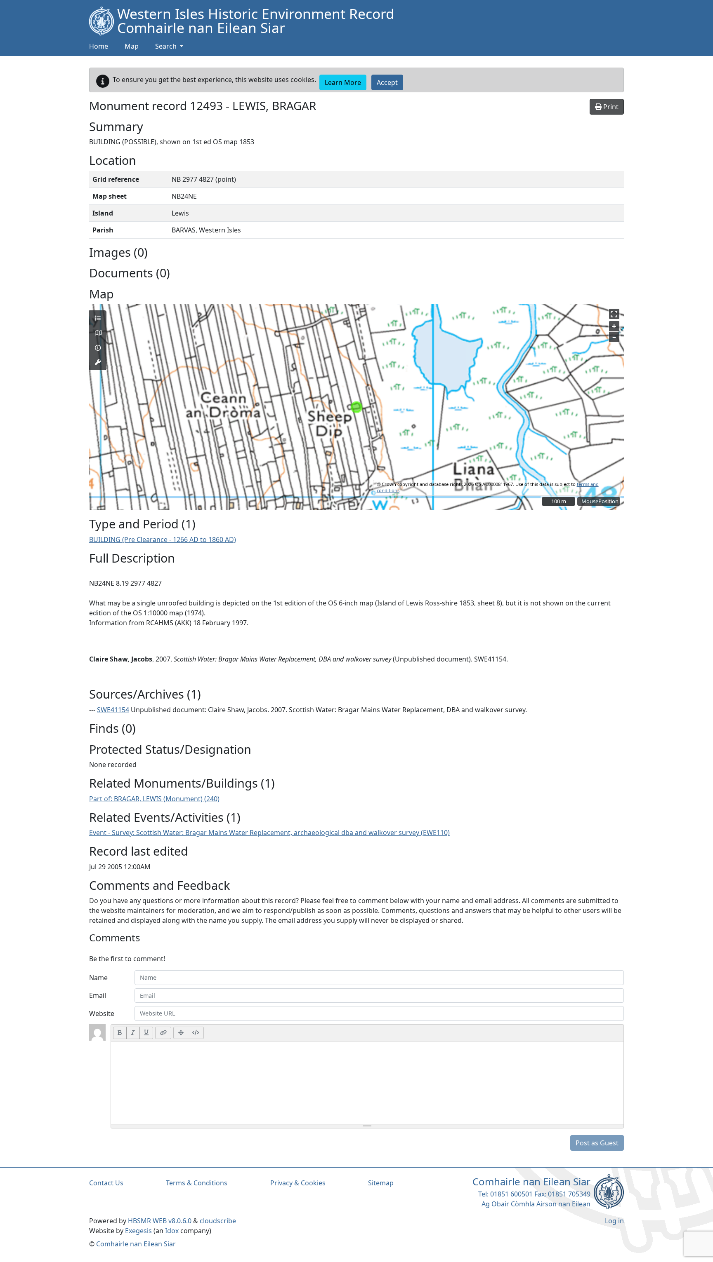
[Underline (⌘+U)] (146, 1033)
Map (132, 46)
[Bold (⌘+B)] (120, 1033)
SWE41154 (113, 709)
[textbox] (367, 1083)
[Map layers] (98, 318)
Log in (614, 1220)
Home (98, 46)
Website (101, 1013)
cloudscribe (218, 1220)
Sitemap (381, 1182)
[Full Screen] (180, 1033)
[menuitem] (131, 46)
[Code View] (196, 1033)
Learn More (343, 82)
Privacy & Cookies (298, 1182)
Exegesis (138, 1230)
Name (98, 977)
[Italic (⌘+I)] (133, 1033)
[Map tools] (98, 362)
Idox (172, 1230)
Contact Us (106, 1182)
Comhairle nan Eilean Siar (136, 1243)
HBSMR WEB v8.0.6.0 (160, 1220)
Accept (387, 82)
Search (166, 46)
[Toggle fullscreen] (614, 314)
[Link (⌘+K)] (163, 1033)
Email (97, 995)
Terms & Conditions (196, 1182)
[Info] (98, 347)
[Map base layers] (98, 333)
